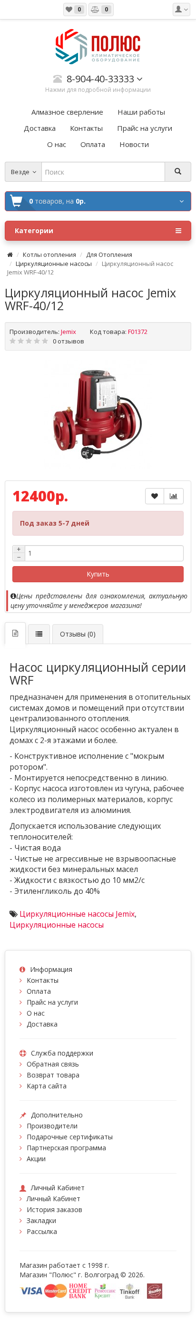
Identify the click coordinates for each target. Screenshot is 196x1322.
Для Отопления (109, 254)
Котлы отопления (49, 254)
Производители (52, 1125)
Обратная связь (53, 1063)
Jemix (68, 331)
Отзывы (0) (78, 633)
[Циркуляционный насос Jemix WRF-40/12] (98, 414)
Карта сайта (47, 1085)
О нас (36, 1013)
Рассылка (42, 1231)
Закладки (41, 1220)
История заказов (54, 1209)
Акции (36, 1158)
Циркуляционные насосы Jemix (77, 914)
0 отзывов (68, 341)
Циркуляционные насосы (54, 263)
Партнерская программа (66, 1147)
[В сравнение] (174, 496)
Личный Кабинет (53, 1198)
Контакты (43, 980)
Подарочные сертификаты (70, 1136)
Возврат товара (53, 1074)
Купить (98, 573)
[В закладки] (154, 496)
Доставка (42, 1023)
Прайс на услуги (52, 1002)
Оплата (39, 991)
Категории (34, 230)
